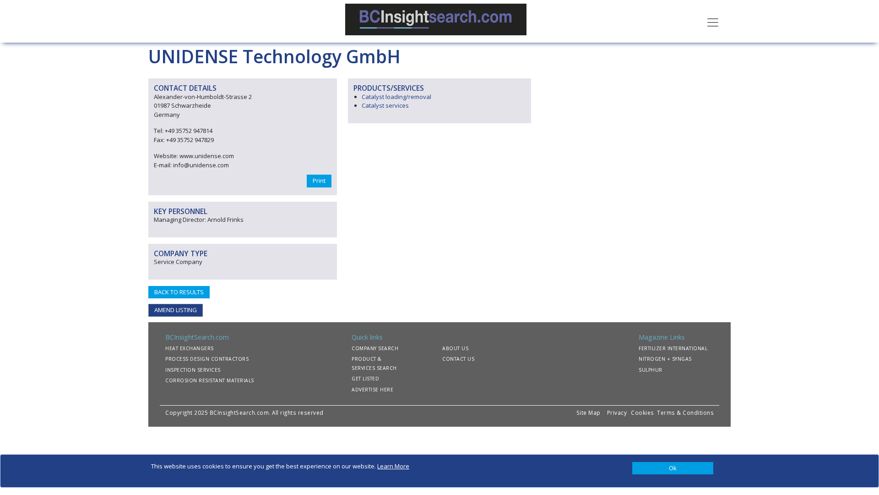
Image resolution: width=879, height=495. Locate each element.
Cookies (643, 412)
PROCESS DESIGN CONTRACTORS (207, 359)
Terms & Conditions (685, 412)
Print (319, 180)
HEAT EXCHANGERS (189, 348)
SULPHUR (650, 370)
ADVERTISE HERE (372, 389)
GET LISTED (365, 378)
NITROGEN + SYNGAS (665, 359)
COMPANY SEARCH (375, 348)
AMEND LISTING (175, 310)
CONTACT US (458, 359)
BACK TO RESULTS (179, 292)
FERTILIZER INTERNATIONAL (673, 348)
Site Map (588, 412)
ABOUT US (455, 348)
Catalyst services (385, 105)
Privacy (617, 412)
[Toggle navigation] (712, 21)
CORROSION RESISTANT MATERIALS (209, 380)
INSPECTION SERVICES (193, 370)
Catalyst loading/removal (396, 97)
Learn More (393, 466)
